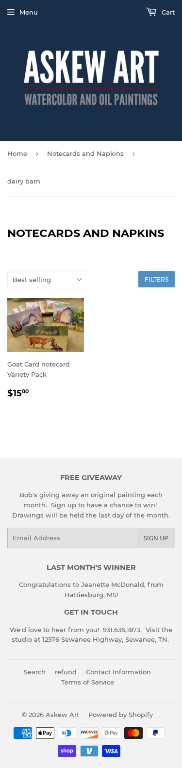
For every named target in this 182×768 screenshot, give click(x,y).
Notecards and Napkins (85, 153)
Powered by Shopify (120, 714)
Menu (28, 12)
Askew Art (62, 714)
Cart (167, 12)
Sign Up (156, 538)
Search (35, 672)
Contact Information (118, 672)
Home (17, 153)
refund (66, 672)
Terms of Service (87, 682)
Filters (156, 279)
